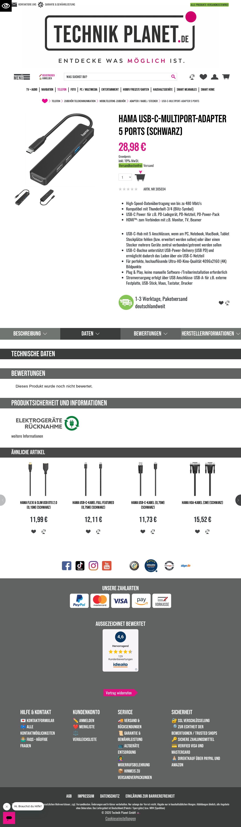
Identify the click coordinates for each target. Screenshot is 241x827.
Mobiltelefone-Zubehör (113, 101)
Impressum (86, 796)
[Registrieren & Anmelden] (46, 77)
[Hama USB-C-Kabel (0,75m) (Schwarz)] (147, 478)
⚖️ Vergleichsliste (85, 736)
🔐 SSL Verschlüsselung (191, 720)
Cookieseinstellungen (120, 818)
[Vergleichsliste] (192, 77)
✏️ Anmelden (83, 720)
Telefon (61, 90)
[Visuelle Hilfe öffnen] (6, 6)
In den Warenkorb (140, 176)
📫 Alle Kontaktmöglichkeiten (37, 730)
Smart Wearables (187, 90)
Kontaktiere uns (27, 4)
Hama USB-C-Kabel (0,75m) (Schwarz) (148, 505)
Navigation (47, 90)
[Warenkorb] (226, 76)
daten (87, 333)
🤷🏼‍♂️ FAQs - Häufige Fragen (34, 743)
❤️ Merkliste (84, 727)
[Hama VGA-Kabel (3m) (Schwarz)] (202, 478)
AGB (69, 796)
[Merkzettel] (203, 77)
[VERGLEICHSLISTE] (227, 302)
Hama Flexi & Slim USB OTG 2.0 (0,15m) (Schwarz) (38, 505)
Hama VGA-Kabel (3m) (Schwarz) (202, 503)
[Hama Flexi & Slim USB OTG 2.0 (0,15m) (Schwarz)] (38, 478)
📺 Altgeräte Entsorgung (128, 749)
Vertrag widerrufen (119, 693)
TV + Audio (31, 90)
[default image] (60, 149)
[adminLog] (138, 813)
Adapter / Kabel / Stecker (144, 101)
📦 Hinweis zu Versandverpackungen (135, 774)
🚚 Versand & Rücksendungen (129, 724)
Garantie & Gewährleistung (60, 4)
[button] (238, 500)
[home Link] (45, 101)
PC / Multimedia (88, 90)
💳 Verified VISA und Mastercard (188, 749)
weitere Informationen (27, 436)
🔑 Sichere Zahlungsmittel (193, 739)
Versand (148, 165)
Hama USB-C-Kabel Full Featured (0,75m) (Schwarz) (93, 505)
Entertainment (110, 90)
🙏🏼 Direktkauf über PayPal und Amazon (196, 762)
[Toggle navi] (22, 77)
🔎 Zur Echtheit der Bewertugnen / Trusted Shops (194, 730)
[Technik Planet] (120, 36)
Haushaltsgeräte (163, 90)
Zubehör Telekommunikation (79, 101)
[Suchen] (173, 76)
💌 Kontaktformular (37, 720)
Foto (73, 90)
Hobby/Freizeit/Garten (136, 90)
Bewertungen (147, 333)
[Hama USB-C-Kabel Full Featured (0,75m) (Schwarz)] (93, 478)
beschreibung (27, 333)
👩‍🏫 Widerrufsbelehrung (134, 762)
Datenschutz (110, 796)
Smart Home (208, 90)
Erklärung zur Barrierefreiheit (150, 796)
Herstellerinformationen (208, 333)
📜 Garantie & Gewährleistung (130, 736)
